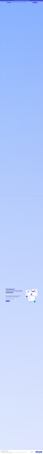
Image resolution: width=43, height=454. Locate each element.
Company (25, 2)
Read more (28, 0)
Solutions (14, 2)
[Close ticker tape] (36, 0)
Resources (22, 2)
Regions (19, 2)
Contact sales (35, 2)
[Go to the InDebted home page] (8, 2)
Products (17, 2)
